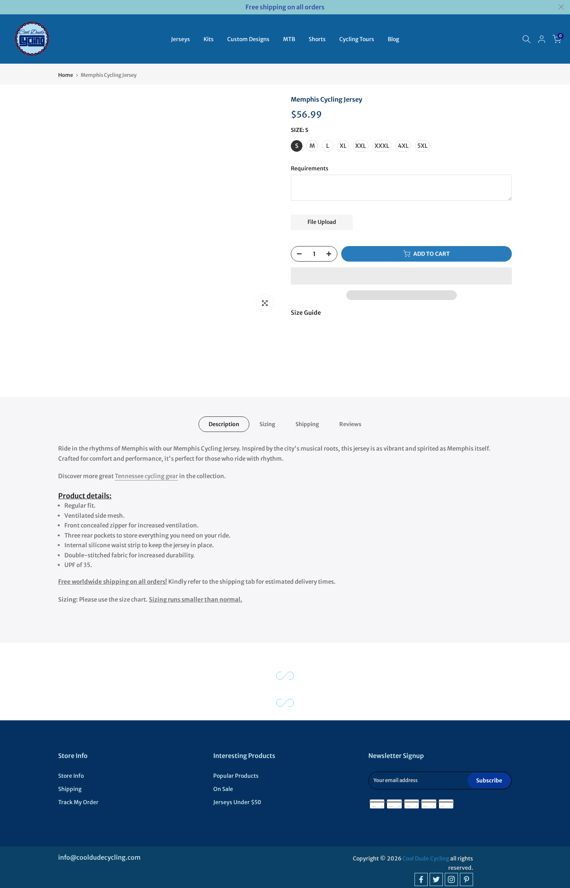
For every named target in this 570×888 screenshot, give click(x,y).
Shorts (317, 39)
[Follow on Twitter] (436, 879)
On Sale (223, 789)
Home (65, 75)
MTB (289, 39)
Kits (209, 39)
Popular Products (236, 775)
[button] (401, 275)
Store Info (71, 775)
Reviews (350, 424)
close (9, 7)
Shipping (307, 424)
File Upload (321, 222)
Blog (393, 39)
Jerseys (180, 39)
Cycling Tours (356, 39)
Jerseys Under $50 (237, 802)
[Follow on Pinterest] (466, 879)
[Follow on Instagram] (451, 879)
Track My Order (78, 802)
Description (224, 424)
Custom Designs (248, 39)
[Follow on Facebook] (421, 879)
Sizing (267, 424)
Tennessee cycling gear (146, 476)
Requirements (309, 168)
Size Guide (306, 312)
